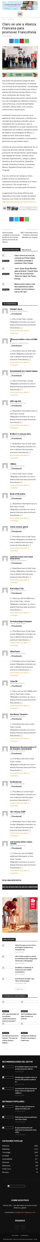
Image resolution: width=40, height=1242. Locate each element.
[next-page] (7, 297)
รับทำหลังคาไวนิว (17, 588)
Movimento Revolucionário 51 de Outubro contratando (23, 748)
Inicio (4, 19)
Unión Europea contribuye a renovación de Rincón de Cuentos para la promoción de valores (11, 237)
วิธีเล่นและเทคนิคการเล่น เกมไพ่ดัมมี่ (23, 340)
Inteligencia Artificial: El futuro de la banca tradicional (28, 1038)
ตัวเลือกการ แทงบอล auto (20, 434)
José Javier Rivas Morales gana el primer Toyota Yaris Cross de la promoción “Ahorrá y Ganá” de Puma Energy (26, 273)
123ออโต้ (13, 681)
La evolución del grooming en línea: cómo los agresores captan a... (26, 1091)
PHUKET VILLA (16, 309)
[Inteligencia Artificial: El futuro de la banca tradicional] (29, 1028)
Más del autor (26, 250)
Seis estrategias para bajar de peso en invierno (28, 1016)
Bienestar (5, 1011)
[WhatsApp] (27, 41)
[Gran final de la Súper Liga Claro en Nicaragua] (7, 981)
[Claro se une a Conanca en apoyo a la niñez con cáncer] (7, 1109)
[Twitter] (16, 41)
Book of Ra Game (17, 494)
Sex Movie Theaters (19, 714)
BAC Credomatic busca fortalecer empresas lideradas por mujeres (29, 235)
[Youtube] (23, 1227)
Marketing (11, 19)
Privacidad (15, 1235)
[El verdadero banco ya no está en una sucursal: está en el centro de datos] (7, 1069)
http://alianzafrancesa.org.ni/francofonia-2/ (19, 202)
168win (13, 464)
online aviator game (19, 527)
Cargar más (19, 989)
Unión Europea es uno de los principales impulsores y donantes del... (25, 947)
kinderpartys (16, 782)
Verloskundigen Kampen (21, 621)
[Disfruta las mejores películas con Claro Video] (7, 1120)
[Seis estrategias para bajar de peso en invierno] (29, 1006)
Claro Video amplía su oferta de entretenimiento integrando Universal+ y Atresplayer (26, 959)
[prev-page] (3, 297)
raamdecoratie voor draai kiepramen (21, 557)
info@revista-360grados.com (25, 1212)
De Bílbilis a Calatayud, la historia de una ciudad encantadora (24, 970)
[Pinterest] (21, 41)
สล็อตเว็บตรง (15, 651)
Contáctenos (24, 1235)
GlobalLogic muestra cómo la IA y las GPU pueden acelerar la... (26, 1079)
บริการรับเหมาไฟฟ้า (18, 812)
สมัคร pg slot (15, 401)
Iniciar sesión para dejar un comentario (20, 887)
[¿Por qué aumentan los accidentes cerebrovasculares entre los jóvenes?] (10, 1006)
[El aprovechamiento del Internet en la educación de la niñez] (7, 1130)
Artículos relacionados (11, 250)
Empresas (24, 1033)
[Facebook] (11, 41)
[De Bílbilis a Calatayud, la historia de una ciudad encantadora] (7, 970)
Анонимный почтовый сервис (24, 371)
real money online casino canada (21, 842)
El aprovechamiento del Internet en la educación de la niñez (25, 1130)
